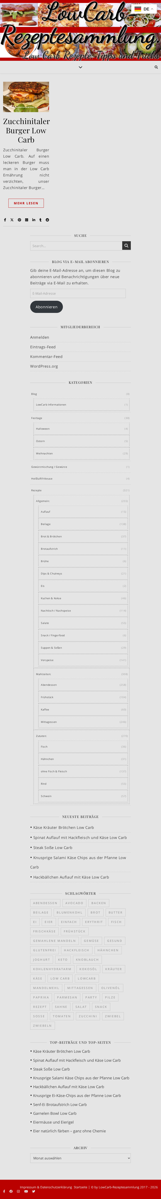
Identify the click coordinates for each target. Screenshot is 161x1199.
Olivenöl (110, 988)
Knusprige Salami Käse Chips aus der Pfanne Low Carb (81, 1077)
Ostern (40, 441)
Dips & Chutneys (51, 573)
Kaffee (45, 709)
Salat (81, 1007)
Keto (63, 960)
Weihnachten (44, 453)
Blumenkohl (70, 912)
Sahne (61, 1007)
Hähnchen (47, 759)
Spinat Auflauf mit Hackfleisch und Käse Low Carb (80, 837)
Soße (39, 1016)
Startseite (80, 1187)
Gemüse (91, 941)
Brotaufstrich (49, 549)
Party (91, 997)
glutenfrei (44, 950)
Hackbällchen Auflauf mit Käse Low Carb (71, 877)
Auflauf (45, 511)
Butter (116, 912)
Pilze (110, 997)
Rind (43, 784)
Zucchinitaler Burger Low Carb (26, 130)
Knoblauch (87, 960)
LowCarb (87, 978)
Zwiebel (113, 1016)
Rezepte (36, 490)
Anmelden (39, 337)
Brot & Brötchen (51, 536)
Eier (49, 922)
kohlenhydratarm (52, 969)
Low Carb (60, 978)
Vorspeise (47, 660)
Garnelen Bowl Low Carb (55, 1113)
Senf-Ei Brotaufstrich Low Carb (60, 1104)
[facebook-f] (4, 1191)
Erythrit (94, 922)
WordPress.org (44, 366)
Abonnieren (46, 306)
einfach (69, 922)
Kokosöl (88, 969)
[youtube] (26, 1191)
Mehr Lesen (26, 203)
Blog (34, 394)
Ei (35, 922)
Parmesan (67, 997)
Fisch (44, 746)
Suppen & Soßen (51, 647)
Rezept (40, 1007)
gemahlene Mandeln (54, 941)
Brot (95, 912)
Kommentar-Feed (46, 356)
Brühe (45, 561)
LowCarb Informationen (51, 404)
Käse (37, 978)
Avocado (74, 903)
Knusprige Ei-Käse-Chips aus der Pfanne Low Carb (77, 1095)
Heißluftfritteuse (41, 478)
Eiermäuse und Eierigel (53, 1122)
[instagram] (19, 1191)
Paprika (41, 997)
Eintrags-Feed (43, 346)
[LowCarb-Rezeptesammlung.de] (80, 30)
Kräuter (113, 969)
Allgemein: (43, 501)
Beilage (46, 524)
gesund (114, 941)
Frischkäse (44, 931)
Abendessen (49, 685)
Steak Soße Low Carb (52, 847)
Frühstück (47, 697)
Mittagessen (49, 722)
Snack (101, 1007)
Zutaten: (41, 736)
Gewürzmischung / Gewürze (49, 467)
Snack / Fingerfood (53, 635)
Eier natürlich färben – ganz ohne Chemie (69, 1130)
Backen (98, 903)
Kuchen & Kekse (51, 598)
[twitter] (33, 1191)
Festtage (36, 418)
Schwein (46, 796)
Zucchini (88, 1016)
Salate (45, 623)
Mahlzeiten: (43, 674)
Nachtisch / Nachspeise (56, 610)
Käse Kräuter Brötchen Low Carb (63, 827)
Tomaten (62, 1016)
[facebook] (11, 1191)
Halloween (42, 428)
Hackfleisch (77, 950)
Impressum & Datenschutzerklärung (46, 1187)
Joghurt (41, 960)
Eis (43, 586)
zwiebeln (42, 1026)
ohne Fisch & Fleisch (54, 771)
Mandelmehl (46, 988)
